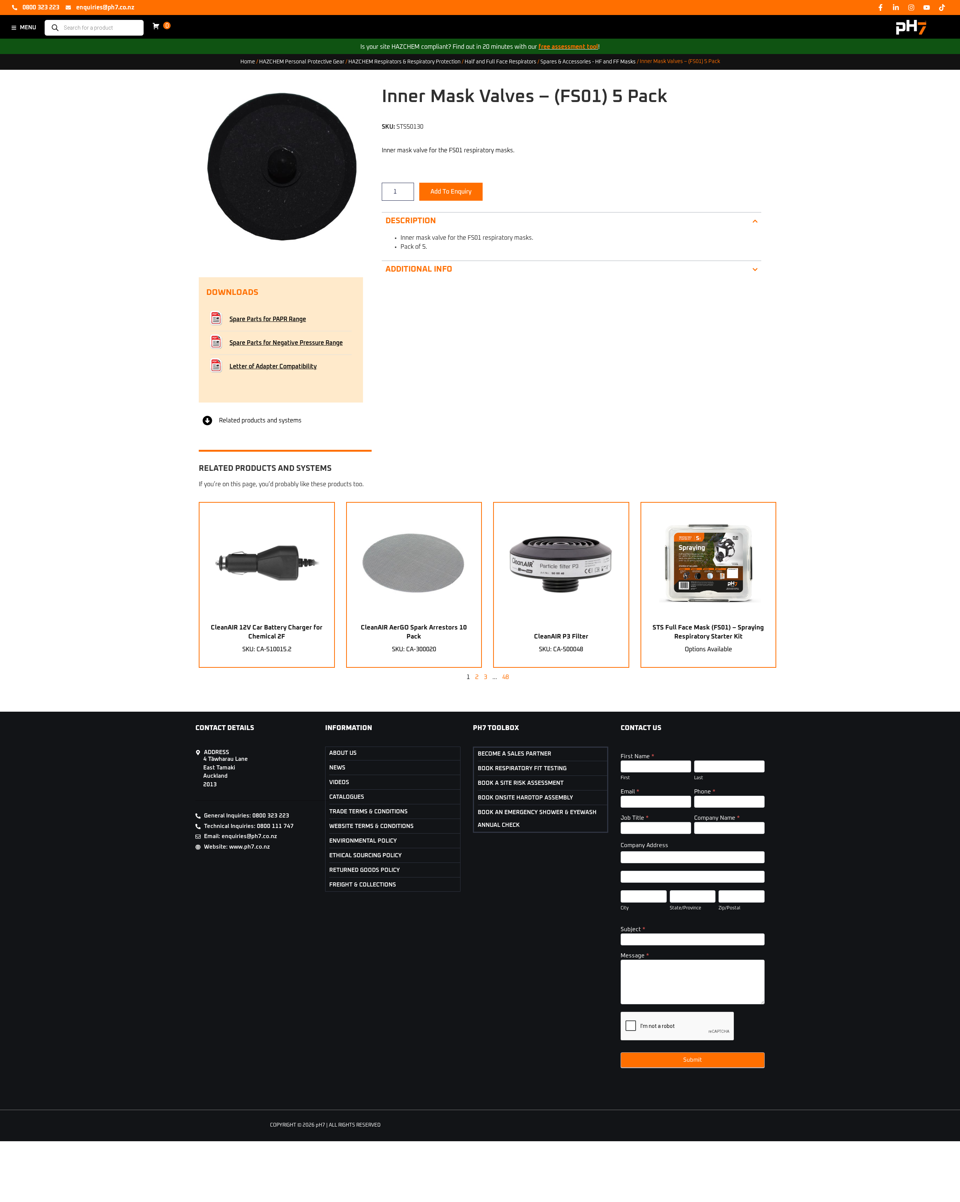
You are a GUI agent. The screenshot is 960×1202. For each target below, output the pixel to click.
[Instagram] (911, 7)
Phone (705, 792)
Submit (692, 1060)
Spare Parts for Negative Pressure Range (286, 343)
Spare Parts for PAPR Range (268, 319)
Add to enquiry (450, 192)
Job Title (635, 818)
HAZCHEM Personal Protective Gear (301, 61)
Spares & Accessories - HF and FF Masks (588, 61)
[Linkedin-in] (896, 7)
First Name (637, 756)
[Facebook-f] (880, 7)
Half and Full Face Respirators (500, 61)
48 (505, 677)
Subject (633, 929)
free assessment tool (568, 47)
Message (635, 956)
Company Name (717, 818)
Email (630, 792)
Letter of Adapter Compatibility (273, 367)
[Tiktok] (942, 7)
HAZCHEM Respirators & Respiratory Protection (404, 61)
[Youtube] (926, 7)
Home (247, 61)
